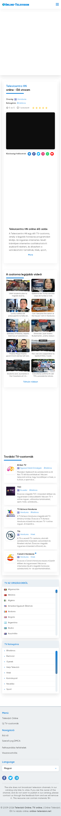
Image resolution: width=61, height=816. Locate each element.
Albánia (11, 595)
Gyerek (9, 662)
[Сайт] (29, 154)
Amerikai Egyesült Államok (20, 606)
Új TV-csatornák (10, 724)
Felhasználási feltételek (14, 748)
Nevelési (10, 684)
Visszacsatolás (9, 753)
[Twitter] (38, 154)
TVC (19, 487)
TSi (18, 531)
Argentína (12, 623)
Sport (9, 689)
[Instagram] (43, 154)
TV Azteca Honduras (27, 509)
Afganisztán (13, 589)
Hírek (8, 673)
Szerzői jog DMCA (11, 741)
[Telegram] (17, 778)
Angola (11, 617)
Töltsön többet (30, 382)
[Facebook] (34, 154)
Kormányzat (12, 678)
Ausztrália (12, 634)
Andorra (11, 612)
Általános (10, 651)
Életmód (10, 656)
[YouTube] (52, 154)
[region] (30, 612)
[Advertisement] (30, 42)
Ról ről (5, 736)
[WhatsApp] (47, 154)
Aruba (11, 628)
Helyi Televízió (12, 667)
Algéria (11, 600)
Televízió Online (10, 718)
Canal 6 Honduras (25, 554)
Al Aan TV (21, 465)
